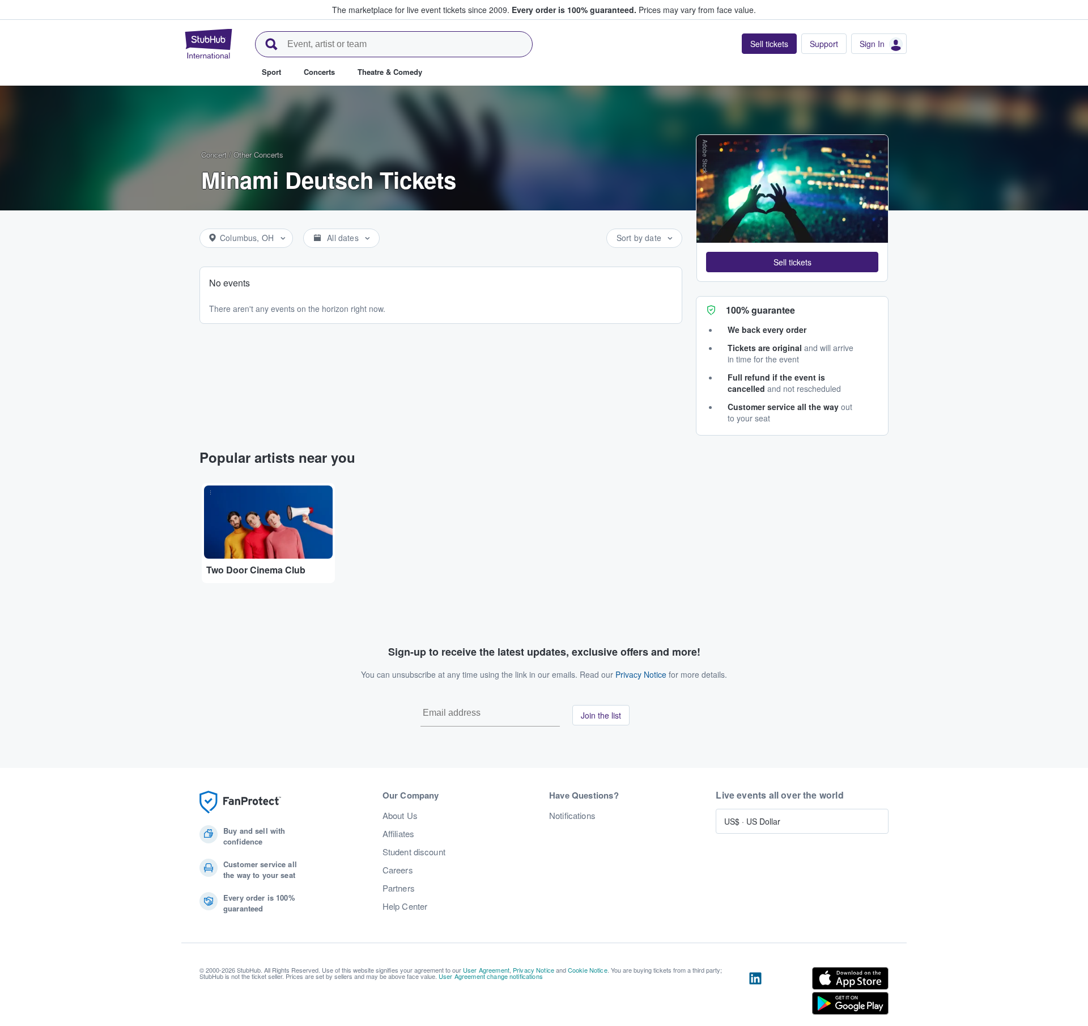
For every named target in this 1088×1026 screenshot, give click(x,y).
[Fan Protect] (240, 802)
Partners (398, 888)
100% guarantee (760, 309)
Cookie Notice (587, 969)
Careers (397, 870)
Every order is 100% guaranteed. (574, 9)
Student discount (413, 851)
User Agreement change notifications (491, 976)
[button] (792, 262)
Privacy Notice (640, 674)
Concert (214, 154)
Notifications (572, 815)
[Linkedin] (755, 993)
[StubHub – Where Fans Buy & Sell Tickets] (208, 43)
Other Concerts (258, 154)
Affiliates (398, 833)
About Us (400, 815)
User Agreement (486, 969)
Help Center (405, 906)
